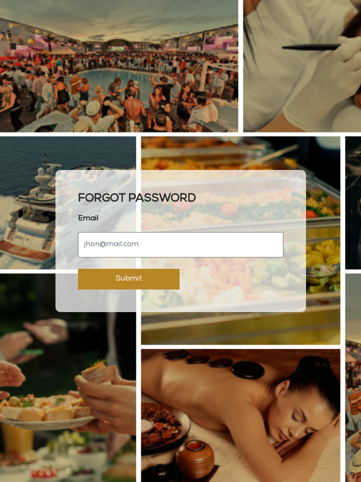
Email (88, 219)
